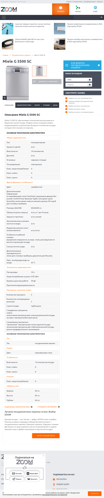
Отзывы (46, 105)
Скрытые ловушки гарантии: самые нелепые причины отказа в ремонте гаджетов (32, 25)
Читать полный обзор (46, 435)
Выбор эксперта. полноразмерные (81, 112)
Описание (9, 105)
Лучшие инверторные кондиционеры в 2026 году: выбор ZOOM (84, 25)
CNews (68, 1)
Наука (78, 11)
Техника (60, 11)
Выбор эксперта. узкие (76, 109)
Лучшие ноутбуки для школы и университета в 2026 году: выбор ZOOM (84, 40)
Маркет (100, 1)
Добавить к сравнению (48, 81)
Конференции (89, 1)
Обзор (37, 105)
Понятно (95, 493)
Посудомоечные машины (21, 55)
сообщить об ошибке (47, 407)
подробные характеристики (17, 407)
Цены (55, 105)
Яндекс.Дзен (62, 484)
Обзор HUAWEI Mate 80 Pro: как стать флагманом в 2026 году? (29, 40)
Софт (95, 11)
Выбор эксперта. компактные (79, 106)
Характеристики (24, 105)
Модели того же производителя (80, 98)
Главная (5, 55)
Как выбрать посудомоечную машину (80, 65)
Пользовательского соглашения (54, 494)
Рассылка (61, 479)
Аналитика (77, 1)
